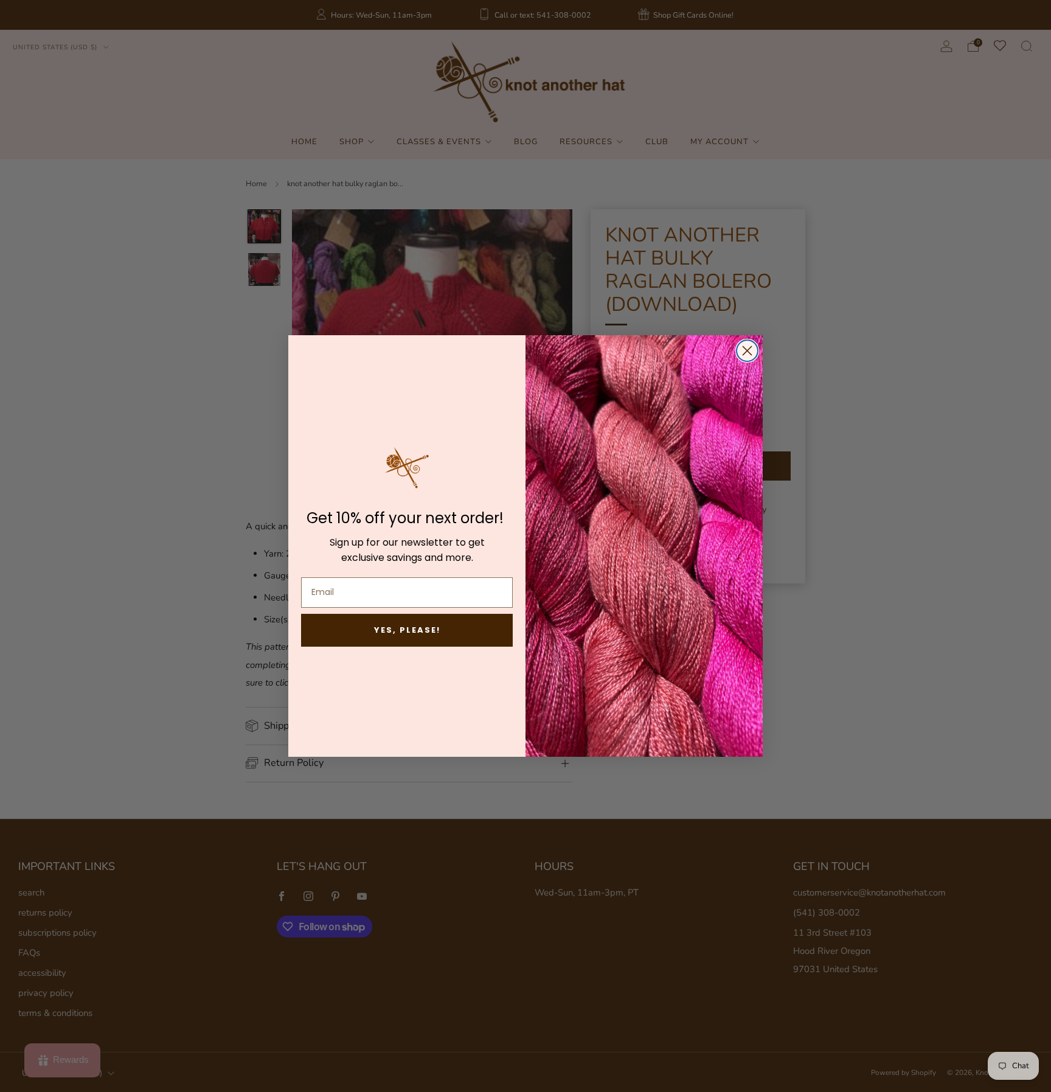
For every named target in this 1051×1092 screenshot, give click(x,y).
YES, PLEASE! (407, 630)
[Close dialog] (747, 350)
